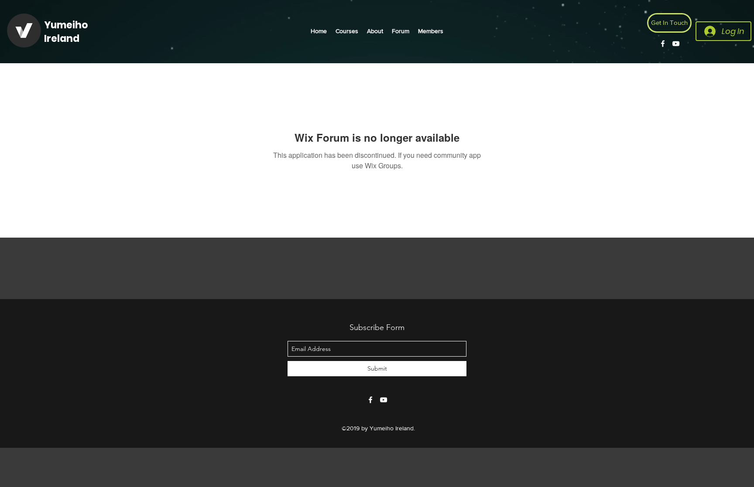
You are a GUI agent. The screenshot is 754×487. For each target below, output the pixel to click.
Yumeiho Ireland (66, 31)
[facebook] (662, 43)
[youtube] (676, 43)
